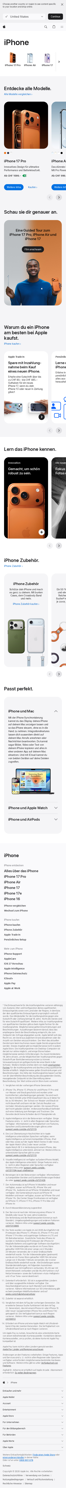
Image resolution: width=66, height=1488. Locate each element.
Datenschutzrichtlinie (13, 1475)
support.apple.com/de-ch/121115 (21, 1129)
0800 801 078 (26, 1460)
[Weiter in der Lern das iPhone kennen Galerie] (59, 546)
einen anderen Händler (13, 1457)
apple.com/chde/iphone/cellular (20, 1294)
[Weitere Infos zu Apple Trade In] (26, 387)
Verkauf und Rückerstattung (40, 1479)
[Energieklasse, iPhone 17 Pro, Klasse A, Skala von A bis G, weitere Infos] (24, 176)
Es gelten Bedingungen (25, 1373)
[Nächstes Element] (59, 61)
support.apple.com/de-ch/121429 (29, 1180)
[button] (24, 16)
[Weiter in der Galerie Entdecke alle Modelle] (59, 197)
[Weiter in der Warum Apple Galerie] (59, 430)
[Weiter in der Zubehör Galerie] (59, 674)
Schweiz (6, 1466)
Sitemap (28, 1483)
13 (63, 598)
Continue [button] (55, 16)
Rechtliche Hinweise (12, 1483)
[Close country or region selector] (62, 4)
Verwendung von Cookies (37, 1475)
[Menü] (62, 27)
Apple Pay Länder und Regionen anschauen (23, 1349)
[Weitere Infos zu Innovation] (26, 498)
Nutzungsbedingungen (13, 1479)
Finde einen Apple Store (44, 1455)
